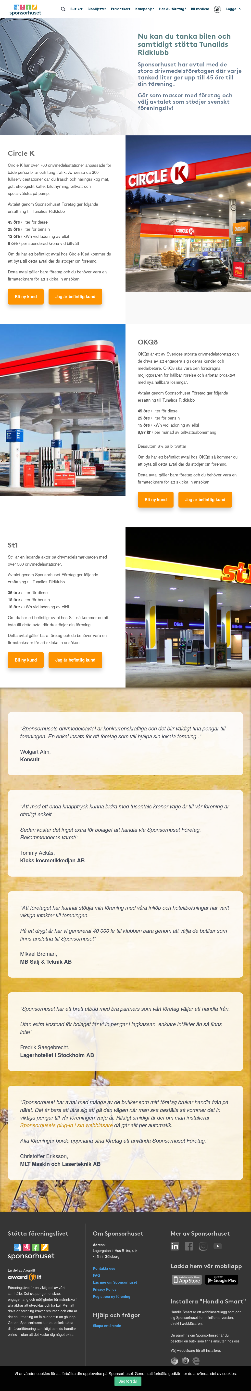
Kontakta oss (104, 1268)
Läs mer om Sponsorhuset (115, 1282)
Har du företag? (172, 8)
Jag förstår (128, 1381)
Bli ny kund (26, 296)
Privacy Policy (104, 1289)
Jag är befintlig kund (75, 296)
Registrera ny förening (111, 1296)
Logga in (233, 8)
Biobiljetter (97, 8)
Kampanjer (144, 8)
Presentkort (120, 8)
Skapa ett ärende (107, 1325)
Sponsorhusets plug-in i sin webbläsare (66, 1125)
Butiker (76, 8)
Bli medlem (200, 8)
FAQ (96, 1275)
